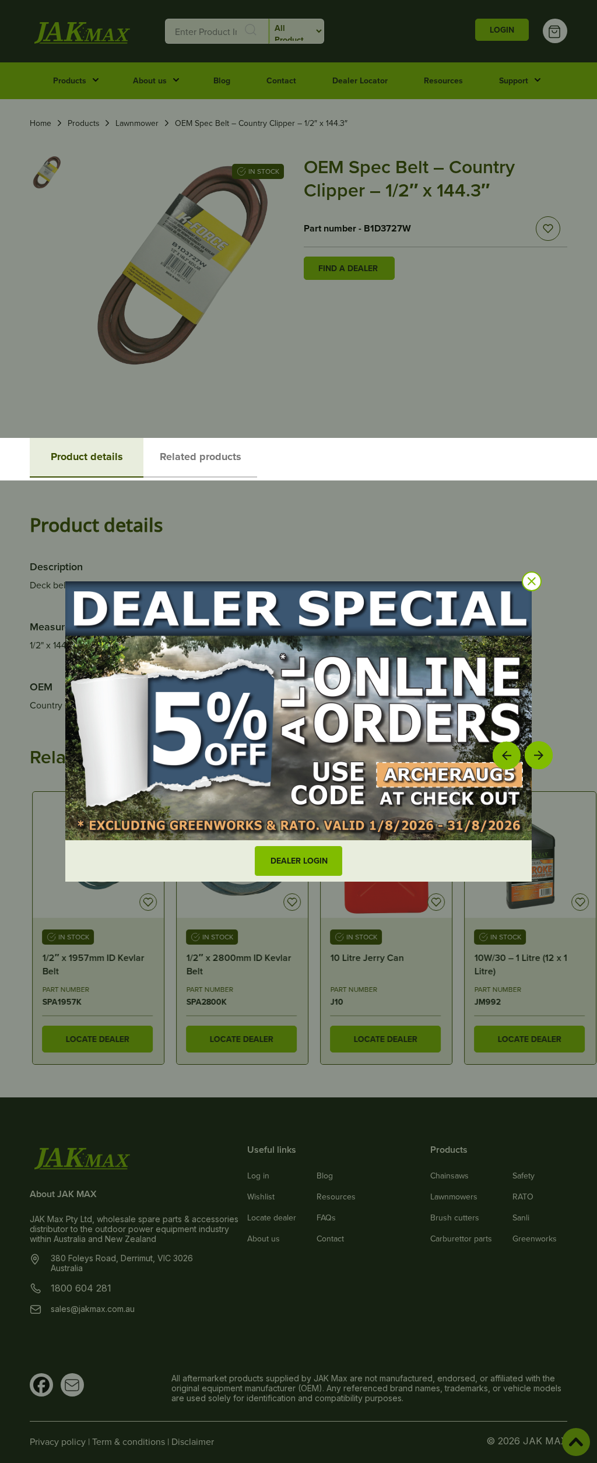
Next (539, 755)
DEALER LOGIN (299, 860)
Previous (507, 755)
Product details (87, 456)
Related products (200, 456)
